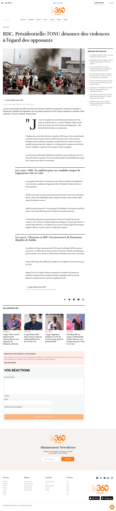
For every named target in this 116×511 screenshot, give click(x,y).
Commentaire (9, 377)
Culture (52, 19)
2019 (68, 488)
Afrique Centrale (28, 485)
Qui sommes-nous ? (50, 481)
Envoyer (68, 459)
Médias (59, 19)
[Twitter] (101, 478)
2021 (68, 483)
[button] (112, 507)
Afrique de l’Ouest (28, 483)
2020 (68, 485)
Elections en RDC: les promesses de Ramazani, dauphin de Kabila (48, 239)
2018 (68, 490)
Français (111, 3)
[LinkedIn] (108, 478)
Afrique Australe (28, 490)
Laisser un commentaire (44, 417)
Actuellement (6, 19)
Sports (66, 19)
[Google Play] (107, 498)
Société (38, 19)
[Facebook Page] (97, 478)
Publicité (47, 490)
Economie (31, 19)
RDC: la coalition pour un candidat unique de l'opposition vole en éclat (47, 172)
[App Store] (94, 498)
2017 (68, 492)
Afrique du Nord (28, 481)
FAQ (46, 483)
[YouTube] (104, 478)
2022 (68, 481)
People (45, 19)
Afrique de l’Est (28, 488)
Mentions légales (49, 485)
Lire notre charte (10, 362)
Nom (6, 399)
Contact (47, 488)
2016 (68, 494)
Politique (23, 19)
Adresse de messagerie (13, 407)
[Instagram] (112, 478)
